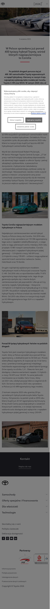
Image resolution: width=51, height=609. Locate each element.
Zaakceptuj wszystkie (34, 120)
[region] (25, 108)
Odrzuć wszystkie (15, 120)
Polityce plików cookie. (38, 113)
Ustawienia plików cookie (25, 126)
